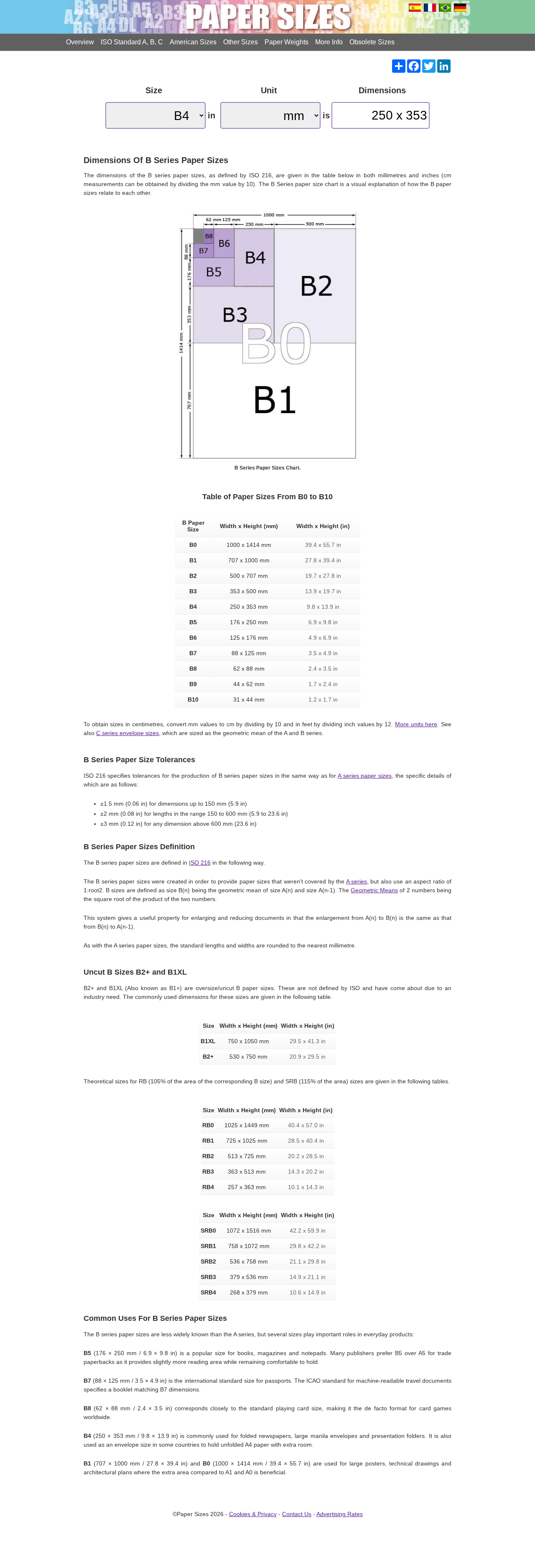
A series (356, 881)
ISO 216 (200, 862)
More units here (416, 724)
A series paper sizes (365, 775)
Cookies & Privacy (253, 1514)
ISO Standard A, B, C (132, 42)
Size (153, 90)
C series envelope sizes (127, 733)
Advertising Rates (339, 1514)
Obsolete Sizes (372, 42)
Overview (80, 42)
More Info (329, 42)
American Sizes (193, 42)
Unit (269, 90)
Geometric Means (374, 890)
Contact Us (296, 1514)
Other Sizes (240, 42)
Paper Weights (286, 42)
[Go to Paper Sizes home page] (267, 16)
